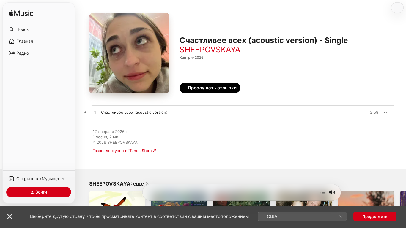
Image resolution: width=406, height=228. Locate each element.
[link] (119, 183)
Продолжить (375, 216)
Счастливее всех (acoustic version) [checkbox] (134, 112)
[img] (21, 13)
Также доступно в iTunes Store (122, 150)
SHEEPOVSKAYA (210, 49)
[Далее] (322, 192)
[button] (39, 29)
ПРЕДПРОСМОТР (365, 112)
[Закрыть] (9, 216)
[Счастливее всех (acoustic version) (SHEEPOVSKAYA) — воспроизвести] (95, 112)
